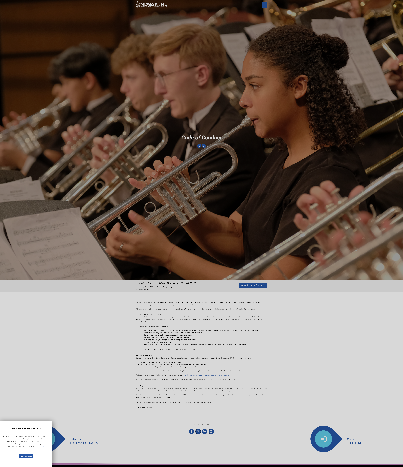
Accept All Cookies (26, 456)
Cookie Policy (40, 446)
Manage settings (26, 461)
